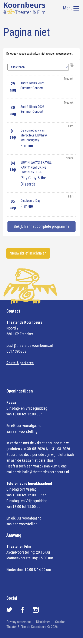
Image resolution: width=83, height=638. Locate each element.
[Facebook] (23, 611)
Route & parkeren (20, 363)
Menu (68, 7)
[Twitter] (9, 611)
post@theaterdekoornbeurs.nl (29, 345)
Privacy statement (18, 622)
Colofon (60, 622)
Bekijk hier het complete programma (41, 226)
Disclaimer (43, 622)
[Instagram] (36, 611)
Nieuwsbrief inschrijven (28, 253)
